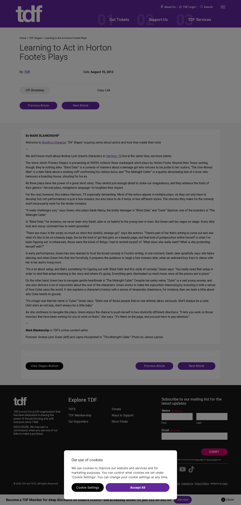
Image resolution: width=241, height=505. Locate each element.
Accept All (137, 487)
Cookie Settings (87, 487)
